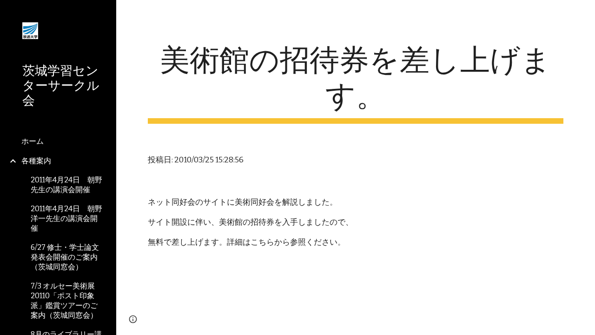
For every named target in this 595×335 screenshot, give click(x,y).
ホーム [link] (32, 141)
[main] (356, 83)
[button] (584, 13)
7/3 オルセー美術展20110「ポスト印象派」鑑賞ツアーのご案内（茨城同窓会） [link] (64, 300)
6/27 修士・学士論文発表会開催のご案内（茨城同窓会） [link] (65, 257)
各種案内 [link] (36, 160)
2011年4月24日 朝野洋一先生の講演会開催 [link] (66, 218)
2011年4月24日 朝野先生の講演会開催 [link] (66, 184)
